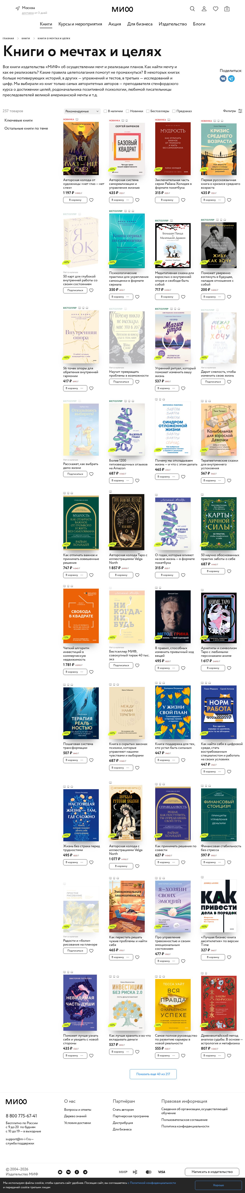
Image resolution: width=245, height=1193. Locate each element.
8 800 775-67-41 (21, 1116)
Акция (114, 24)
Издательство (173, 24)
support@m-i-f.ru (18, 1139)
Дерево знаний (75, 1116)
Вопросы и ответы (77, 1110)
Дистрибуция (123, 1123)
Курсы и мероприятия (80, 24)
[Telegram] (85, 1172)
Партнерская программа (131, 1116)
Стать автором (123, 1110)
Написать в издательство (212, 1172)
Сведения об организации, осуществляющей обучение (194, 1111)
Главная (8, 38)
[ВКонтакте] (68, 1172)
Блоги (199, 24)
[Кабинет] (204, 8)
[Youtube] (60, 1172)
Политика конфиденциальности (185, 1126)
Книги (46, 24)
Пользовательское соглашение (184, 1120)
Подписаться (75, 290)
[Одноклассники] (77, 1172)
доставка (28, 13)
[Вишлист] (215, 8)
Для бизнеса (140, 24)
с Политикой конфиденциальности (152, 1183)
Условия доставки (77, 1123)
